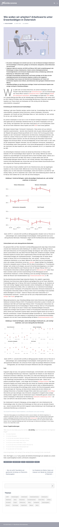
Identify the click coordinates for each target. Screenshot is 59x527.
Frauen (12, 296)
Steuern (8, 505)
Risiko (29, 502)
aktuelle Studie (33, 418)
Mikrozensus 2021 (42, 270)
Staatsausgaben (45, 502)
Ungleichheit (24, 505)
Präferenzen (30, 461)
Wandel (37, 461)
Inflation (49, 499)
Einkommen (22, 499)
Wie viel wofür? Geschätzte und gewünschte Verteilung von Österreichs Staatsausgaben (16, 472)
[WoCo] (10, 3)
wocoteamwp (9, 23)
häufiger (6, 296)
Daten (23, 461)
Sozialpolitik (36, 502)
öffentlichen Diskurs (34, 93)
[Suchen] (52, 486)
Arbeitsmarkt (7, 461)
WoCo (37, 505)
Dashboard (8, 499)
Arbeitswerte (16, 461)
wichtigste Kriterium (43, 381)
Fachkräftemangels (37, 91)
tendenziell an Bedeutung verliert (42, 396)
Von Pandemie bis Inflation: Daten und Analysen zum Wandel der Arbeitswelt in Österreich (42, 472)
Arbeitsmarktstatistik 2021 (37, 275)
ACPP (47, 95)
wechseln (31, 262)
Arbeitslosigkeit (14, 496)
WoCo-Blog (51, 391)
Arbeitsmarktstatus (34, 496)
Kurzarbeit (8, 502)
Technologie (15, 505)
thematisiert (25, 95)
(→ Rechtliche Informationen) (20, 524)
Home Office (41, 499)
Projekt (15, 502)
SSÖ (36, 125)
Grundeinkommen (32, 499)
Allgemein (25, 23)
